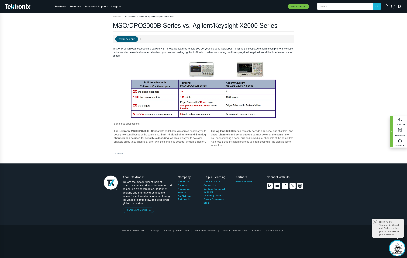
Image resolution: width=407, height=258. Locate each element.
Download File (127, 39)
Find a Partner (243, 181)
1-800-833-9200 (212, 181)
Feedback (256, 230)
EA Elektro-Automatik (184, 197)
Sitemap (154, 230)
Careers (182, 185)
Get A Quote (298, 6)
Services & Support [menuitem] (96, 6)
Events (182, 192)
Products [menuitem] (60, 6)
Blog (206, 202)
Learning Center (213, 195)
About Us (183, 181)
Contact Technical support (214, 190)
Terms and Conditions (205, 230)
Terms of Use (182, 230)
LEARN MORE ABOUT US (138, 210)
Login (385, 7)
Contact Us (210, 185)
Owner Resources (214, 199)
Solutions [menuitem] (75, 6)
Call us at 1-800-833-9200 (234, 230)
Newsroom (184, 189)
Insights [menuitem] (116, 6)
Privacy (167, 230)
